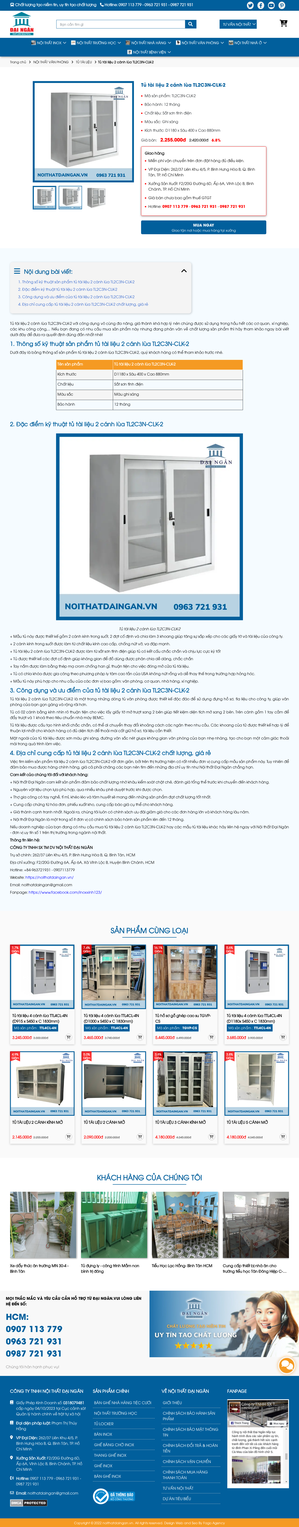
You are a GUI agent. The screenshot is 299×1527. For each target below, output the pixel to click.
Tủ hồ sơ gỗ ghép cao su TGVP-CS (183, 1018)
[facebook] (260, 5)
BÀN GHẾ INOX (107, 1476)
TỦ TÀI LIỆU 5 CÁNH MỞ (247, 1122)
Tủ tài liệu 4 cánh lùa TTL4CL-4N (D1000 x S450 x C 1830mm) (111, 1018)
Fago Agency (214, 1522)
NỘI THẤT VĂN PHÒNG (200, 42)
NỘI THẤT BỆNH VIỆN (149, 52)
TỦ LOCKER (104, 1423)
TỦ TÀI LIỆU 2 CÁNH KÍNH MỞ (37, 1122)
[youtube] (271, 5)
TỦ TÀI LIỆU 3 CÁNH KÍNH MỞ (180, 1122)
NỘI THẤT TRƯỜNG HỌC (96, 42)
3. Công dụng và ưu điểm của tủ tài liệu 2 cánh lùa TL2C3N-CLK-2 (76, 296)
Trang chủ (18, 62)
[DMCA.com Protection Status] (28, 1503)
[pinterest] (281, 5)
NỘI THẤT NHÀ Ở (248, 42)
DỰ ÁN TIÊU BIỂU (177, 1498)
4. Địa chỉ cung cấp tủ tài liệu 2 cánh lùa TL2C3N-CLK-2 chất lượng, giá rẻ (83, 304)
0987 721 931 (233, 206)
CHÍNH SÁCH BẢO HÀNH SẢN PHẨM (189, 1415)
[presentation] (11, 1234)
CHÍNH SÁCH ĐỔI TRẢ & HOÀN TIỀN (190, 1448)
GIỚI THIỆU (172, 1402)
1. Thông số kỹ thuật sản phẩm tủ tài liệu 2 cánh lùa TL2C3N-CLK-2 (76, 281)
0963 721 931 (204, 206)
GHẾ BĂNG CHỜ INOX (114, 1444)
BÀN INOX (103, 1434)
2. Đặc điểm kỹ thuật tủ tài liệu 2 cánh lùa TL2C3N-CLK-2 (67, 289)
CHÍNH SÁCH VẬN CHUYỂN (187, 1461)
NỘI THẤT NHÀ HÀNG (149, 42)
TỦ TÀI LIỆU (84, 62)
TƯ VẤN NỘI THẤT (237, 24)
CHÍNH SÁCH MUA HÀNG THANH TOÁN (185, 1474)
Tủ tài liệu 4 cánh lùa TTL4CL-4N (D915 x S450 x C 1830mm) (40, 1018)
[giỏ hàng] (282, 24)
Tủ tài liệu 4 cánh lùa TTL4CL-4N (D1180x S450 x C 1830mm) (254, 1018)
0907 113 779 (175, 206)
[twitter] (250, 5)
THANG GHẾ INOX (110, 1455)
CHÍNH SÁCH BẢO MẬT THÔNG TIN (190, 1432)
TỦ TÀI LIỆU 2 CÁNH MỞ (104, 1122)
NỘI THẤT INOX (49, 42)
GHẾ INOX (103, 1465)
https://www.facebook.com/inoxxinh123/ (65, 892)
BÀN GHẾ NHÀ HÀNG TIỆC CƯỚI (122, 1402)
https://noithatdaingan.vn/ (49, 877)
